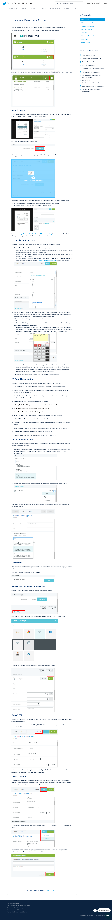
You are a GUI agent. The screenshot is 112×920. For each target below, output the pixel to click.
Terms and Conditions (87, 29)
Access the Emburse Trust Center (17, 912)
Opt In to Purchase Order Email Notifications (91, 90)
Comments (84, 32)
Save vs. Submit (85, 42)
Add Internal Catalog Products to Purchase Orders (91, 76)
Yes (48, 890)
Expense (23, 8)
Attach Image (85, 19)
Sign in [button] (106, 3)
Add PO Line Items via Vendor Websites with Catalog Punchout (91, 82)
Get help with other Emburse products (18, 905)
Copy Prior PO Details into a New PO (93, 68)
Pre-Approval (34, 8)
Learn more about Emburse (15, 910)
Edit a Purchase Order (88, 65)
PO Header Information (88, 22)
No (54, 890)
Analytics (66, 8)
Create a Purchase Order (89, 62)
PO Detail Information (87, 26)
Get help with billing (13, 903)
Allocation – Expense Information (90, 36)
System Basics (13, 8)
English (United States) (93, 3)
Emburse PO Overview (88, 55)
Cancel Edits (84, 39)
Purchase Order (54, 8)
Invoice (44, 8)
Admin (75, 8)
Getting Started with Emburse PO (91, 58)
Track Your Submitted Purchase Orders (93, 86)
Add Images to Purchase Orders (91, 72)
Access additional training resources (18, 908)
